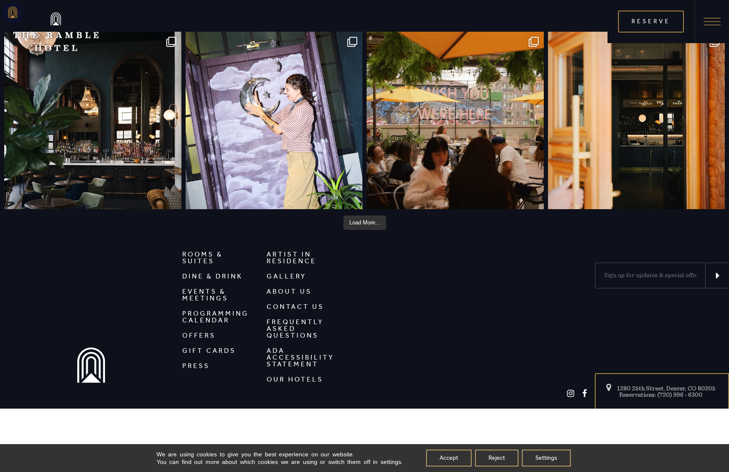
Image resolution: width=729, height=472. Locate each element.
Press (196, 366)
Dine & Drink (212, 276)
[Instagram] (570, 393)
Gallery (286, 276)
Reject (497, 457)
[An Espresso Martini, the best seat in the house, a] (92, 120)
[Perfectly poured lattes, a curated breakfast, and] (636, 120)
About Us (289, 291)
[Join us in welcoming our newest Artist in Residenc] (274, 120)
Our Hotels (295, 379)
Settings (546, 457)
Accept (449, 457)
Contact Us (295, 307)
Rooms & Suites (202, 257)
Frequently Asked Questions (295, 328)
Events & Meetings (205, 294)
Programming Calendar (215, 316)
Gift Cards (209, 350)
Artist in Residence (291, 257)
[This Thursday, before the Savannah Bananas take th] (455, 120)
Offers (199, 335)
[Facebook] (584, 393)
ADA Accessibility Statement (300, 357)
